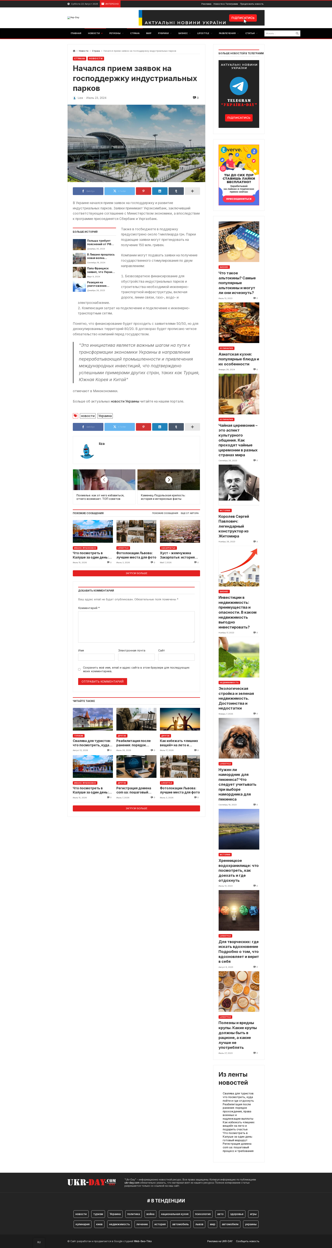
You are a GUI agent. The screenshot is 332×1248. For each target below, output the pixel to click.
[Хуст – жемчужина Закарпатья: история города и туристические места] (180, 531)
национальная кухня (174, 1214)
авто (220, 1214)
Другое (122, 736)
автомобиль (180, 1224)
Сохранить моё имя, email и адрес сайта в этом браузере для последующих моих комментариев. (136, 669)
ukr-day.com (131, 1182)
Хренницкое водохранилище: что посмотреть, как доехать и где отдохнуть (239, 870)
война (150, 1214)
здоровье (236, 1214)
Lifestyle (123, 548)
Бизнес (224, 267)
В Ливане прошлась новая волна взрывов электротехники (101, 256)
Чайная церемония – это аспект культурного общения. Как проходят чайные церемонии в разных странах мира (238, 440)
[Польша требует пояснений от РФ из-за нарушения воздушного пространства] (79, 244)
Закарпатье (168, 548)
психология (203, 1214)
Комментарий (89, 608)
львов (199, 1224)
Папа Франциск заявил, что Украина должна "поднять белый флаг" (101, 270)
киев (99, 1224)
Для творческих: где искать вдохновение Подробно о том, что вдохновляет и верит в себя (239, 951)
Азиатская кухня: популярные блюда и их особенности (239, 359)
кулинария (83, 1224)
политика (133, 1214)
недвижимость (119, 1224)
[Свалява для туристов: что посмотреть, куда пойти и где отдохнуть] (93, 719)
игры (253, 1214)
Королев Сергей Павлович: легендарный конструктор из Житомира (234, 526)
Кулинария (226, 348)
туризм (98, 1214)
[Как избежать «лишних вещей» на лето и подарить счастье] (180, 719)
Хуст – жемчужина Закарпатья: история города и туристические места (178, 555)
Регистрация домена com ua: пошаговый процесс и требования (134, 790)
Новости (83, 51)
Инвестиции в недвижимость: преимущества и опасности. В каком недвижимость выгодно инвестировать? (238, 612)
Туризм (78, 736)
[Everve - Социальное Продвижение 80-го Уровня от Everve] (239, 174)
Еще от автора (190, 513)
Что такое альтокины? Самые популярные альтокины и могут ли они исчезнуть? (237, 283)
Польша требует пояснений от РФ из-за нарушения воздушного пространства (99, 242)
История (225, 510)
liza (102, 444)
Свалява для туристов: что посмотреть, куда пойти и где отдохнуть (92, 743)
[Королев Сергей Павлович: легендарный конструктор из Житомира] (239, 485)
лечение (142, 1224)
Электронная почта (131, 650)
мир (212, 1224)
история (160, 1224)
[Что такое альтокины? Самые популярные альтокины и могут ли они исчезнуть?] (239, 241)
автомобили (230, 1224)
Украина (105, 416)
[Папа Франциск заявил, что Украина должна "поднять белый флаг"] (79, 272)
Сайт (161, 650)
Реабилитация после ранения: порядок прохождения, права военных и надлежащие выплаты (136, 743)
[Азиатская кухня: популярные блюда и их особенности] (239, 322)
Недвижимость (229, 683)
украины (251, 1224)
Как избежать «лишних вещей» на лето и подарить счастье (179, 743)
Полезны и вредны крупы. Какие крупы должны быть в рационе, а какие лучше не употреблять (238, 1035)
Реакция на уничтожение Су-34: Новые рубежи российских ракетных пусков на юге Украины (101, 284)
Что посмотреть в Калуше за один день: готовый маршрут (91, 555)
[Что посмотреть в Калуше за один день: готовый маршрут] (93, 531)
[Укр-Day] (73, 17)
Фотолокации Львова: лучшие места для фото (136, 555)
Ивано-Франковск (85, 548)
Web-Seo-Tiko (143, 1241)
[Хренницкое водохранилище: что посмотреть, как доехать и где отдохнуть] (239, 829)
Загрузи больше (136, 573)
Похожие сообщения (165, 513)
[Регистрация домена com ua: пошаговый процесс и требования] (136, 766)
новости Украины (125, 401)
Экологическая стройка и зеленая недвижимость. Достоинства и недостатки (236, 698)
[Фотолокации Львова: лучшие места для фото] (136, 531)
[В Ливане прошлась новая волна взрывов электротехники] (79, 258)
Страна (96, 51)
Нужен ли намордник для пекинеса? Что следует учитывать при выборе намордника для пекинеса (237, 784)
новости (88, 416)
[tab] (165, 513)
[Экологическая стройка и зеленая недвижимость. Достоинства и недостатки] (239, 657)
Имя (81, 650)
